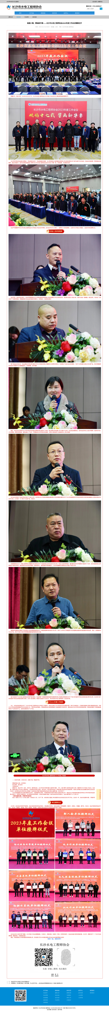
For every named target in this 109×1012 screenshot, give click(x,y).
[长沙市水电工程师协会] (24, 7)
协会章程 (45, 995)
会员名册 (80, 992)
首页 (20, 13)
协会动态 (19, 17)
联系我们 (77, 13)
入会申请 (80, 997)
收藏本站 (100, 1)
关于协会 (31, 13)
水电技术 (69, 1000)
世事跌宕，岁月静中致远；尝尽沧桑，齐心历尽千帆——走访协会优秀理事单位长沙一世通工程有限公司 (36, 983)
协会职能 (45, 997)
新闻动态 (43, 13)
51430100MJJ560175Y (57, 1008)
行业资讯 (26, 17)
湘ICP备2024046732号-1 (69, 1008)
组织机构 (45, 1000)
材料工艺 (69, 997)
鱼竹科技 (60, 1009)
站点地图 (49, 1009)
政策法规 (69, 992)
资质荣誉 (45, 1002)
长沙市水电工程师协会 (44, 1008)
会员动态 (34, 17)
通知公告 (11, 17)
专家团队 (69, 995)
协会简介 (45, 992)
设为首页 (94, 1)
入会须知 (80, 995)
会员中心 (66, 13)
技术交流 (54, 13)
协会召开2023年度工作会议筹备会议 (20, 981)
